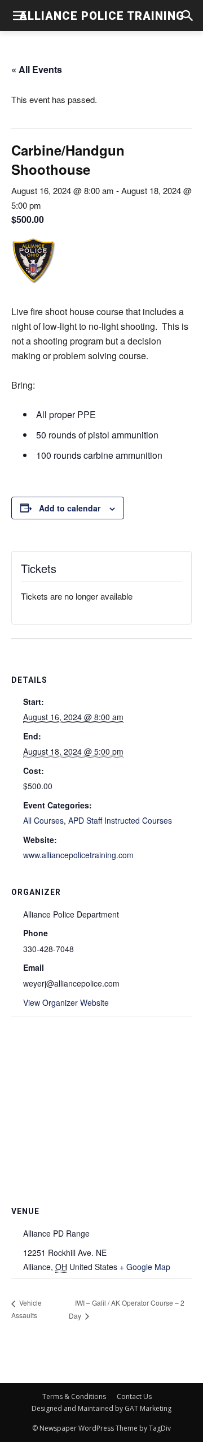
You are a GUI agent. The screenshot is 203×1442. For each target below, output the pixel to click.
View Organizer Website (66, 1002)
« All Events (36, 69)
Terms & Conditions (74, 1396)
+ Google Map (145, 1266)
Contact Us (134, 1396)
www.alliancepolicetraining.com (78, 854)
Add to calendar (69, 508)
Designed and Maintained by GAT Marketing (101, 1408)
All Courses (43, 820)
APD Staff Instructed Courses (120, 820)
